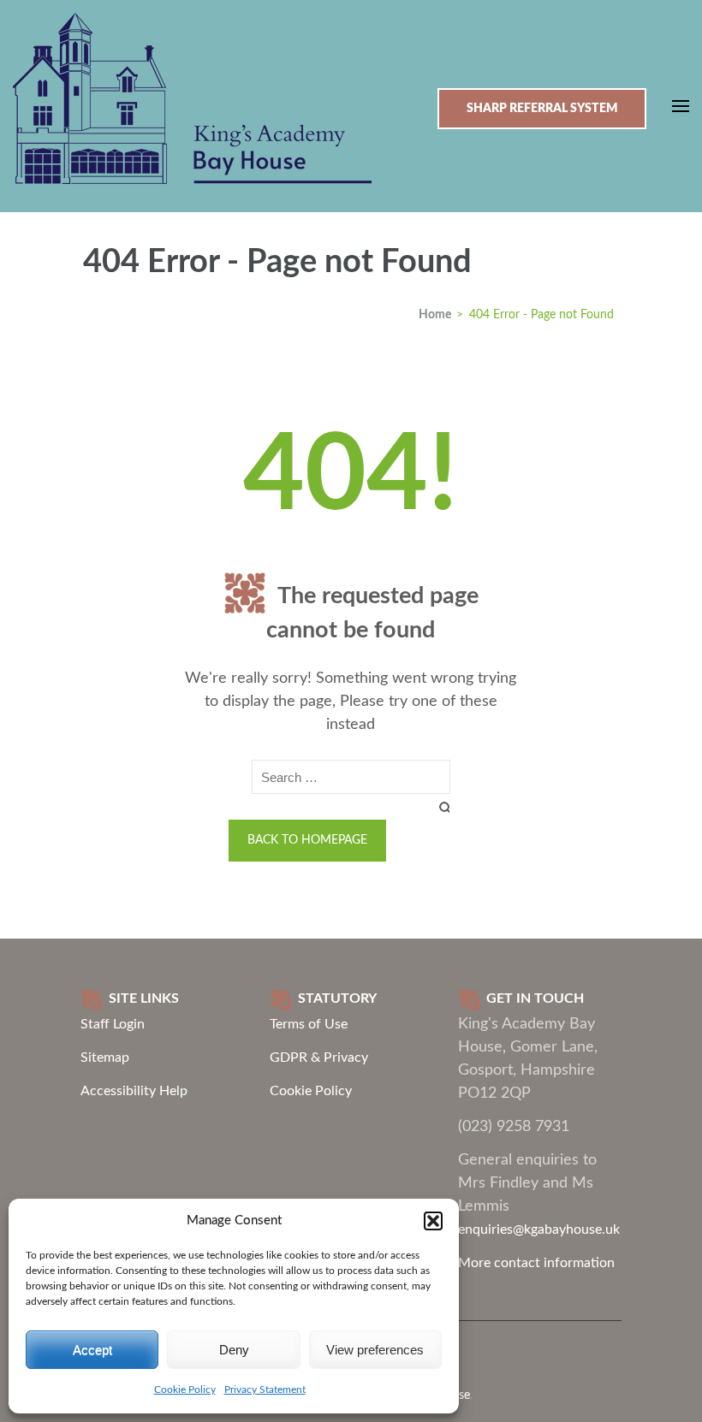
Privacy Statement (265, 1389)
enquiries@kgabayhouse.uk (539, 1229)
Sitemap (104, 1057)
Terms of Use (309, 1024)
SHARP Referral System (542, 109)
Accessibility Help (133, 1091)
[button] (433, 1220)
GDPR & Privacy (319, 1057)
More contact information (536, 1263)
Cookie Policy (185, 1389)
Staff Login (112, 1024)
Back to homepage (307, 840)
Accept (92, 1349)
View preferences (375, 1349)
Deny (234, 1349)
